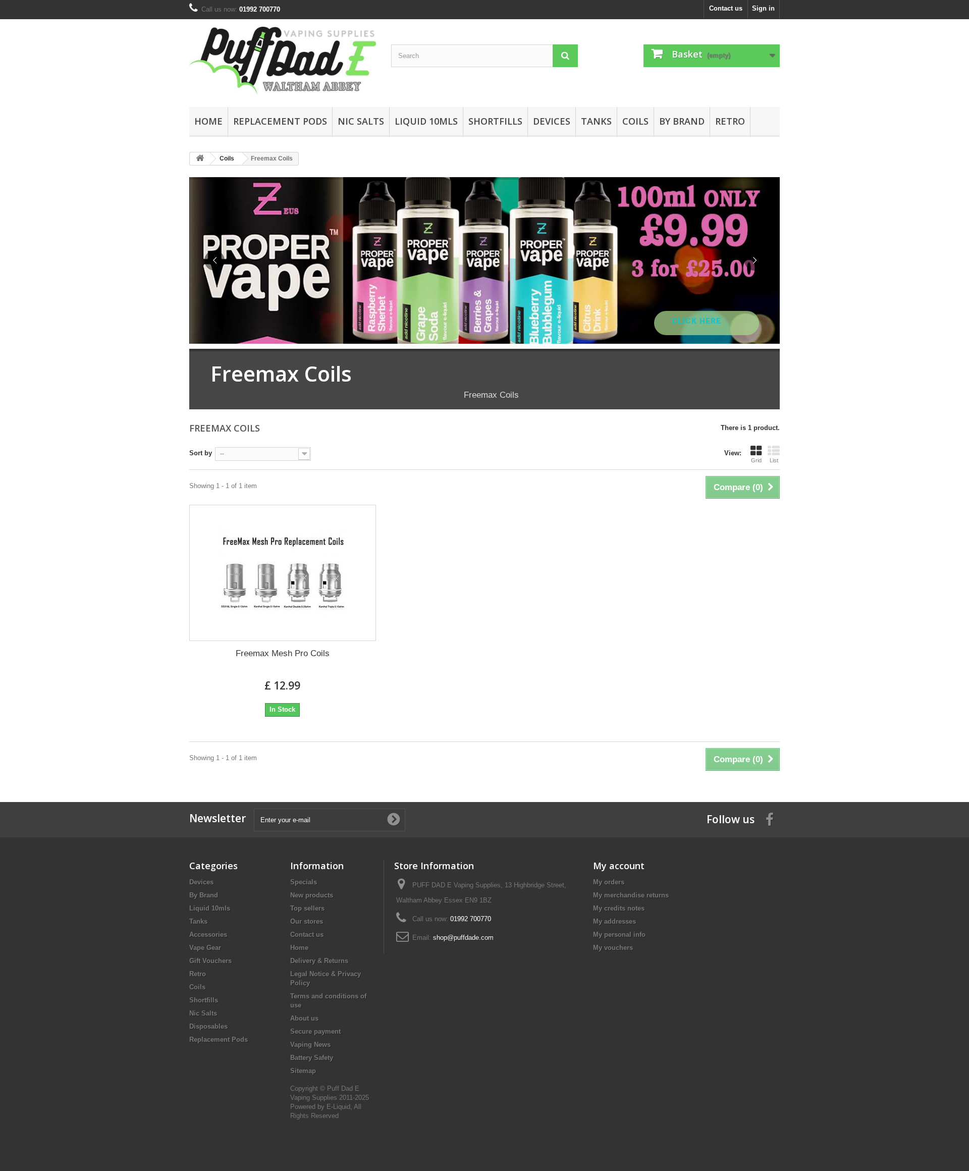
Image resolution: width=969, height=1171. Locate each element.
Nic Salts (361, 121)
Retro (730, 121)
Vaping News (310, 1044)
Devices (551, 121)
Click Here (698, 321)
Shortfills (495, 121)
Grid (756, 460)
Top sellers (307, 908)
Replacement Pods (280, 121)
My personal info (619, 934)
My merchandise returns (631, 895)
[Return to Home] (199, 158)
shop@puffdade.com (463, 937)
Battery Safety (311, 1057)
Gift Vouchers (210, 961)
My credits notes (618, 908)
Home (208, 121)
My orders (608, 882)
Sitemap (303, 1071)
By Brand (682, 121)
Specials (303, 882)
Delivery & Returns (319, 961)
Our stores (306, 921)
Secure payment (315, 1031)
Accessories (208, 934)
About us (304, 1018)
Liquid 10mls (426, 121)
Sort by (200, 453)
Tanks (596, 121)
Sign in (763, 8)
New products (311, 895)
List (774, 460)
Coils (635, 121)
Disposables (208, 1026)
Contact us (725, 8)
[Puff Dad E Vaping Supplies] (282, 60)
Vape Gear (205, 947)
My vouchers (613, 947)
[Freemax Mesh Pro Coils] (282, 573)
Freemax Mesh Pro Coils (283, 653)
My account (618, 866)
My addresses (614, 921)
